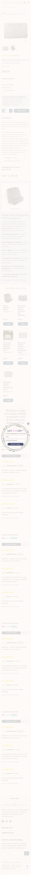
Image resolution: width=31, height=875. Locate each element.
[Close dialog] (28, 424)
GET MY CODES (15, 444)
